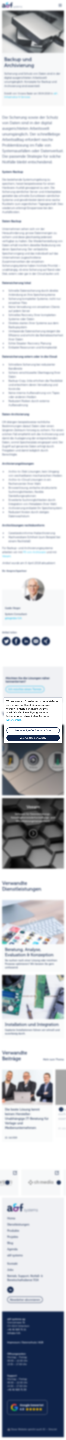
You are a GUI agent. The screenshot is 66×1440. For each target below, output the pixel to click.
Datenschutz (13, 719)
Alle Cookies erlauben (33, 737)
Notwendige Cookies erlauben (33, 730)
